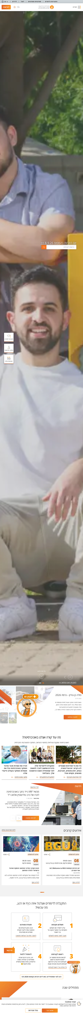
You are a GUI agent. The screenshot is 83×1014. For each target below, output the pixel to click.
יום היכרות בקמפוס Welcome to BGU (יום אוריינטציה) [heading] (65, 869)
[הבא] (65, 677)
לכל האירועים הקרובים (74, 777)
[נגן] (70, 677)
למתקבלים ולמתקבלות (47, 777)
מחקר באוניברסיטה (21, 777)
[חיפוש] (18, 7)
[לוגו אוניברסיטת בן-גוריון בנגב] (46, 7)
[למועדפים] (14, 7)
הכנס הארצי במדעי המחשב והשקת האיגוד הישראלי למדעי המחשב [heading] (24, 869)
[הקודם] (75, 677)
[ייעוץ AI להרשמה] (75, 968)
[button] (76, 7)
